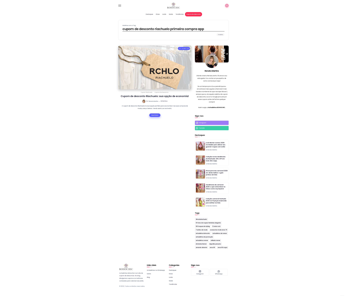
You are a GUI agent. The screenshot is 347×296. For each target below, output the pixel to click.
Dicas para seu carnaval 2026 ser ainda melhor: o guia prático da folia (217, 173)
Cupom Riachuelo (146, 92)
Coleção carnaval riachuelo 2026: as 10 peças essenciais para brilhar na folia (216, 201)
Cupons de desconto (161, 92)
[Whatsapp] (212, 128)
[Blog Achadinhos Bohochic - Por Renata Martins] (173, 5)
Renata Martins (153, 101)
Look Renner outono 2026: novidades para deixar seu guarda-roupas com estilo (215, 145)
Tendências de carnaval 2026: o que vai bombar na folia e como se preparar (215, 187)
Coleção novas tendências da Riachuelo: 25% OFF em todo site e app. (215, 159)
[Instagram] (212, 123)
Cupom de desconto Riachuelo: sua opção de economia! (155, 96)
